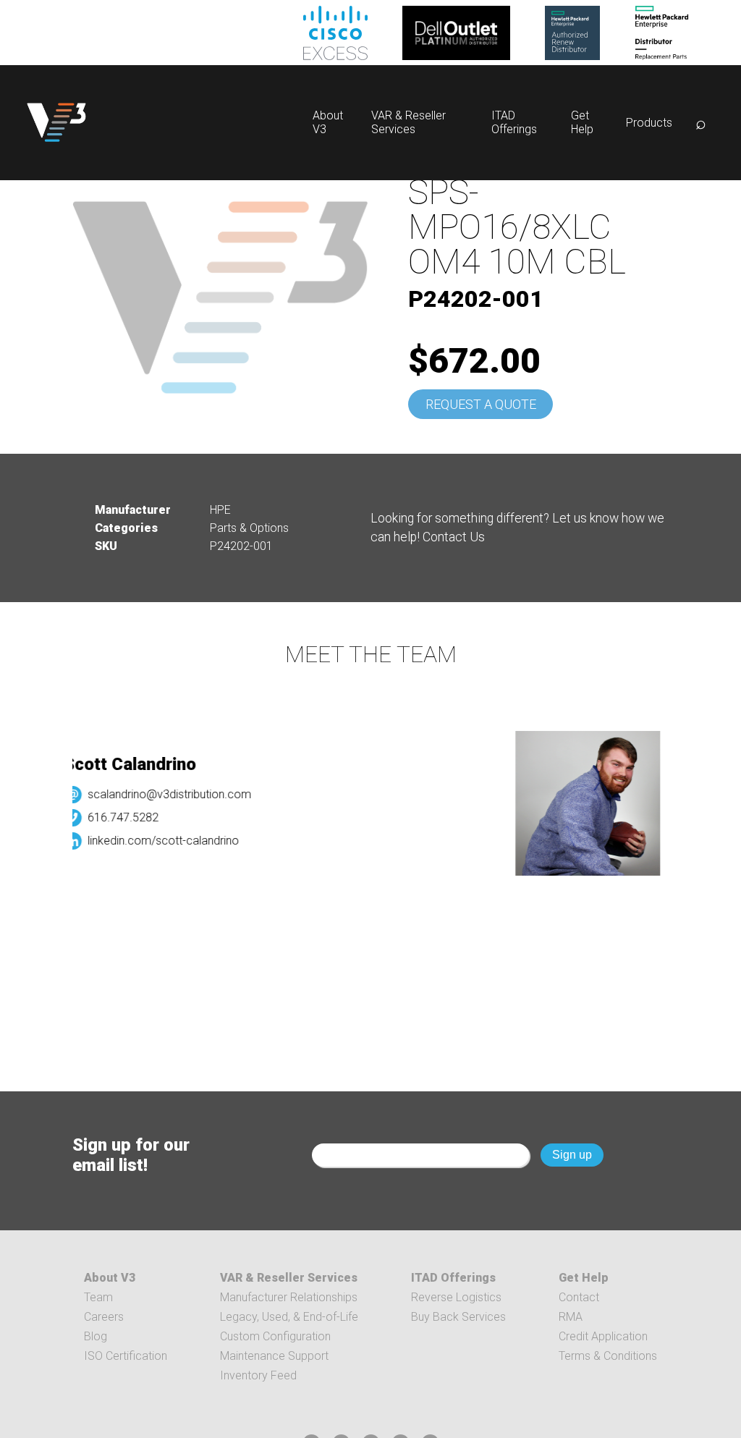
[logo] (56, 122)
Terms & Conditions (608, 1356)
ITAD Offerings (514, 122)
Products (649, 123)
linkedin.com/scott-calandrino (153, 840)
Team (98, 1297)
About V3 (109, 1278)
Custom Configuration (275, 1336)
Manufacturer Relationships (288, 1297)
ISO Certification (125, 1356)
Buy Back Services (458, 1317)
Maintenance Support (274, 1356)
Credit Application (603, 1336)
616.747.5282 (113, 817)
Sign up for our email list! (131, 1155)
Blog (95, 1336)
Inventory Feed (258, 1375)
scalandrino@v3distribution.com (160, 794)
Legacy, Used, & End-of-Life (289, 1317)
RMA (571, 1317)
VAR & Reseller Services (408, 122)
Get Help (582, 122)
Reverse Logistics (456, 1297)
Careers (104, 1317)
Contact (579, 1297)
